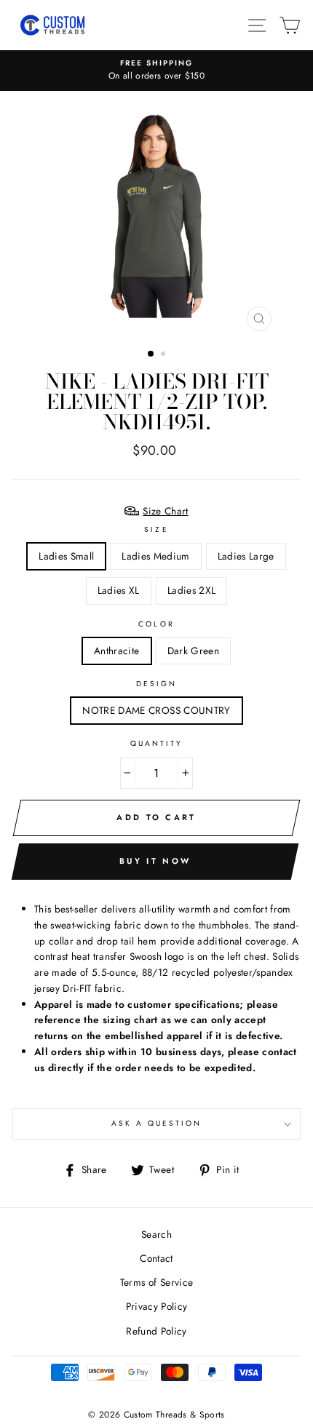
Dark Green (193, 650)
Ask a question (156, 1123)
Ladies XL (119, 590)
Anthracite (116, 650)
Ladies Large (246, 556)
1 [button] (151, 354)
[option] (156, 70)
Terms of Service (156, 1282)
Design (156, 683)
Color (156, 624)
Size (156, 529)
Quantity (156, 743)
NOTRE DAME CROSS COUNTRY (156, 710)
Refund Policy (156, 1331)
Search (156, 1234)
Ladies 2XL (191, 590)
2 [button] (164, 355)
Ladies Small (66, 556)
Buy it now (155, 861)
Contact (156, 1258)
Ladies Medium (155, 556)
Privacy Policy (157, 1306)
